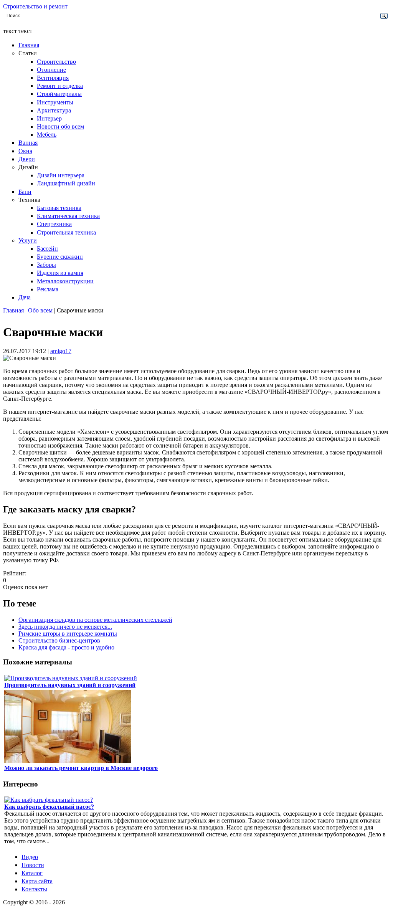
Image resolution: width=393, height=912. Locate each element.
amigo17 (60, 351)
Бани (24, 191)
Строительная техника (66, 232)
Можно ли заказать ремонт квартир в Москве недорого (81, 768)
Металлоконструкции (65, 281)
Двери (26, 159)
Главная (28, 45)
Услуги (27, 240)
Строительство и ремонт (35, 6)
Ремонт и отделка (60, 86)
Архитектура (54, 110)
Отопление (51, 69)
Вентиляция (53, 77)
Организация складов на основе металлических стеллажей (95, 619)
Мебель (46, 134)
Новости (32, 865)
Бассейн (47, 248)
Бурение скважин (60, 256)
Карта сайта (37, 881)
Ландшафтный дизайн (66, 183)
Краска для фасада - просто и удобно (66, 647)
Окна (25, 151)
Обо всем (40, 310)
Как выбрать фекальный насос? (49, 806)
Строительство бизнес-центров (59, 640)
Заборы (46, 264)
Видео (29, 857)
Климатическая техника (68, 216)
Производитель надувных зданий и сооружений (69, 685)
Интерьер (49, 118)
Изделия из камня (60, 272)
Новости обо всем (60, 126)
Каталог (32, 873)
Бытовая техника (59, 208)
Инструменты (55, 102)
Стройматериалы (59, 94)
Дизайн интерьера (60, 175)
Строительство (56, 61)
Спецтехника (54, 224)
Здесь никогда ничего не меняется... (65, 626)
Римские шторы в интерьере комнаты (67, 633)
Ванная (28, 142)
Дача (24, 297)
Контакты (34, 889)
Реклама (47, 289)
